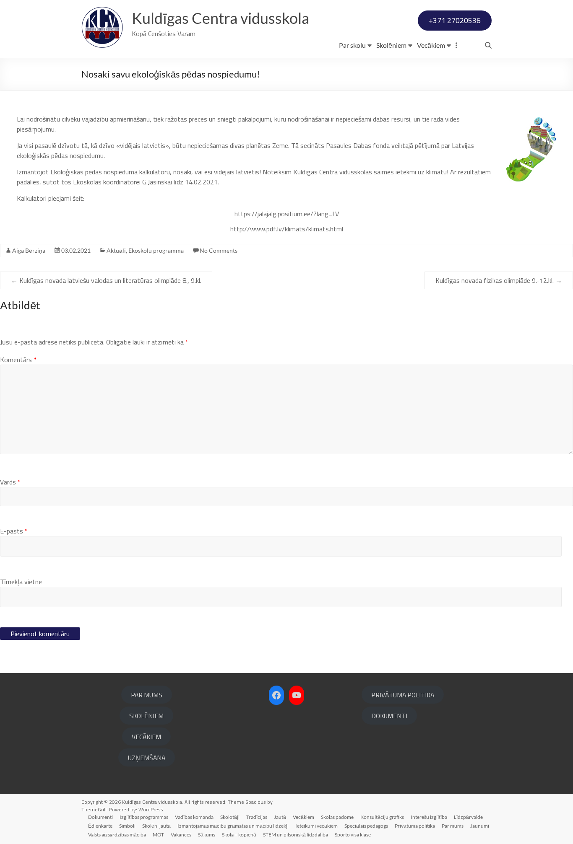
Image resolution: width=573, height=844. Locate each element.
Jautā (280, 817)
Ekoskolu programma (156, 250)
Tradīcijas (256, 817)
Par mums (453, 826)
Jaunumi (479, 826)
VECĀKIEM (146, 736)
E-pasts (14, 531)
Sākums (206, 834)
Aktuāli (116, 250)
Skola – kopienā (239, 834)
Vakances (181, 834)
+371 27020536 (455, 20)
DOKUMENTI (389, 715)
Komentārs (18, 360)
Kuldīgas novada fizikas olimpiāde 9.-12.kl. (498, 280)
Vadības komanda (194, 817)
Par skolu (352, 45)
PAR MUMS (146, 695)
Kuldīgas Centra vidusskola (220, 18)
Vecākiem (431, 45)
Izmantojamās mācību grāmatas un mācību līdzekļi (233, 826)
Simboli (127, 826)
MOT (158, 834)
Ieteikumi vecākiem (316, 826)
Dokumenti (100, 817)
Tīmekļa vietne (21, 582)
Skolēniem (391, 45)
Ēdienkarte (100, 826)
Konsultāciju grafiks (382, 817)
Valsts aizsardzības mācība (117, 834)
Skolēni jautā (156, 826)
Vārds (10, 482)
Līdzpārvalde (468, 817)
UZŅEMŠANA (146, 757)
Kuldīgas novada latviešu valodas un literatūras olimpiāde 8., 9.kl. (106, 280)
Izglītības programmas (144, 817)
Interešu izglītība (429, 817)
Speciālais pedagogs (366, 826)
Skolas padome (337, 817)
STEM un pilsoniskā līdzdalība (295, 834)
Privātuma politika (415, 826)
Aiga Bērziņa (28, 250)
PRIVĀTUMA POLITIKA (402, 695)
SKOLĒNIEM (146, 715)
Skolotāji (230, 817)
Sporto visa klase (353, 834)
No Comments (218, 250)
